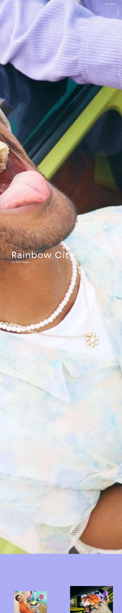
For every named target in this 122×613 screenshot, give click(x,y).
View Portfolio (29, 543)
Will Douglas (23, 281)
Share (38, 543)
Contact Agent (16, 543)
